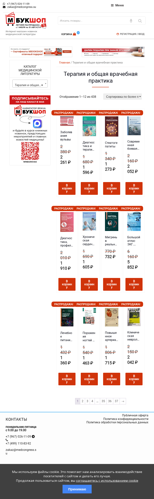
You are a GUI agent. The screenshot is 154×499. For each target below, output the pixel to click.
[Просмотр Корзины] (75, 34)
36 (110, 401)
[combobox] (30, 83)
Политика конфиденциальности (125, 419)
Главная (64, 62)
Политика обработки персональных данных (117, 422)
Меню (119, 5)
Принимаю (77, 489)
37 (116, 401)
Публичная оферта (135, 415)
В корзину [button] (67, 188)
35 (103, 401)
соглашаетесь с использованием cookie (107, 480)
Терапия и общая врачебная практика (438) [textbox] (31, 85)
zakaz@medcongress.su (21, 451)
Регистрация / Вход (132, 34)
